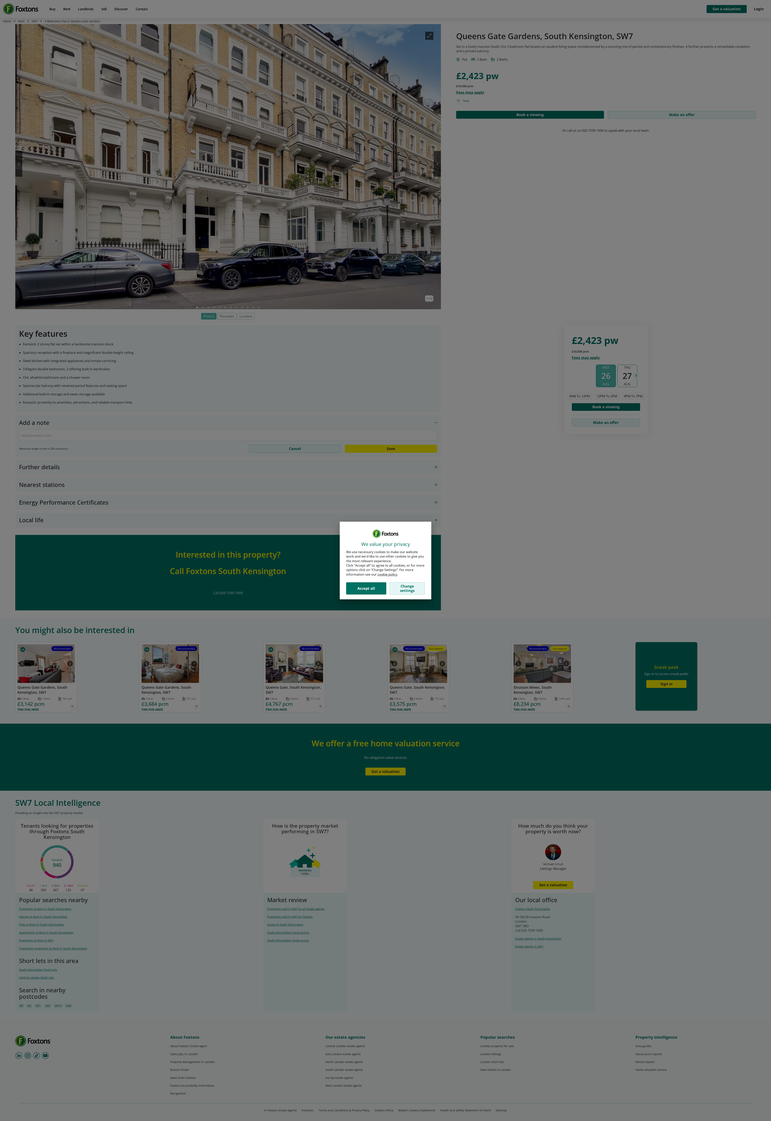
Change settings (407, 588)
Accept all (366, 588)
